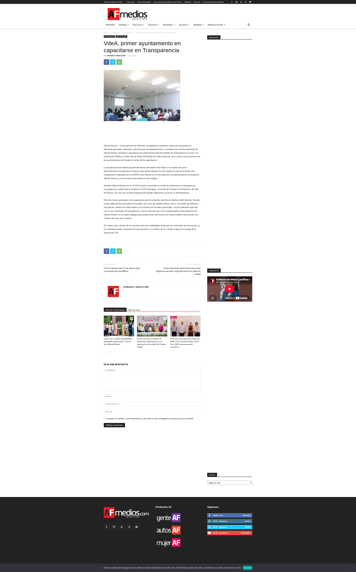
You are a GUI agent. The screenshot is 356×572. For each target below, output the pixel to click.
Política (137, 25)
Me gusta (246, 515)
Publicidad (187, 2)
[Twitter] (245, 2)
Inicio (105, 33)
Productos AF (215, 25)
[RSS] (241, 2)
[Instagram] (236, 2)
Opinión (197, 25)
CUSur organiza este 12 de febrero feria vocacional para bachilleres (122, 269)
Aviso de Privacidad (144, 2)
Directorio (197, 2)
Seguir (247, 521)
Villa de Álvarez (128, 33)
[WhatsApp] (119, 62)
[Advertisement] (229, 231)
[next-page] (110, 352)
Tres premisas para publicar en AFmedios (167, 2)
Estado (123, 25)
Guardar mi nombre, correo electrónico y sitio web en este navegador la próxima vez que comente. (150, 418)
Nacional (168, 25)
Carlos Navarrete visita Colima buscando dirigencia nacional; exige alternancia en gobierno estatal (178, 271)
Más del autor (134, 310)
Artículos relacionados (115, 310)
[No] (352, 567)
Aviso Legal (131, 2)
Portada (110, 25)
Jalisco (183, 25)
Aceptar (247, 568)
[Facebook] (232, 2)
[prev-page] (105, 352)
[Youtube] (250, 2)
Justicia (152, 25)
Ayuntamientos (115, 33)
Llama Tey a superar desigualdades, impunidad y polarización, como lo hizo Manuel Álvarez (118, 341)
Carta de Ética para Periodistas (213, 2)
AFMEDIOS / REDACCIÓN (116, 55)
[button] (249, 25)
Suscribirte (245, 533)
